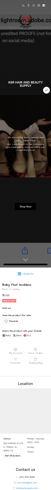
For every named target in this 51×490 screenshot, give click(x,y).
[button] (12, 321)
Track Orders (35, 352)
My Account (15, 352)
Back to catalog (10, 289)
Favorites (15, 362)
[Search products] (46, 90)
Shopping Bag (35, 362)
